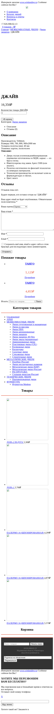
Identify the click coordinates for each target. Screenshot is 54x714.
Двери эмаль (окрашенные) (25, 339)
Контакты (11, 19)
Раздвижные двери (21, 347)
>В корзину (7, 119)
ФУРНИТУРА (13, 382)
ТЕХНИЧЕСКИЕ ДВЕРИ (19, 377)
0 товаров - (9, 27)
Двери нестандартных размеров (27, 364)
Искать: (4, 301)
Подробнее (30, 277)
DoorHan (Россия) (20, 362)
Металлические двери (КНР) (25, 367)
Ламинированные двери (23, 342)
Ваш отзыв (7, 211)
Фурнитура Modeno (21, 384)
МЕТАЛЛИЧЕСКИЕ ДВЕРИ (20, 359)
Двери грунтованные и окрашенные (29, 324)
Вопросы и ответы (15, 17)
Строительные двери (22, 357)
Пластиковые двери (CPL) (24, 344)
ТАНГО (29, 263)
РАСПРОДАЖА (19, 372)
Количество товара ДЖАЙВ (14, 110)
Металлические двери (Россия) (26, 369)
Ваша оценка (7, 206)
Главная (5, 29)
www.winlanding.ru (28, 2)
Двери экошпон (19, 122)
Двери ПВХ (18, 329)
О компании (12, 12)
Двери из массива (20, 327)
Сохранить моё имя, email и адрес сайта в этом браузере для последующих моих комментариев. (24, 245)
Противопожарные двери (24, 379)
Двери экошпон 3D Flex (23, 337)
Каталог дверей (14, 14)
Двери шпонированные (23, 332)
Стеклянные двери (21, 354)
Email (4, 239)
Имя (4, 234)
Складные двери (20, 352)
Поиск (38, 301)
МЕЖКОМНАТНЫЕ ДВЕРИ (24, 29)
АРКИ (10, 319)
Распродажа (17, 349)
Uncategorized (13, 317)
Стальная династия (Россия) (25, 374)
